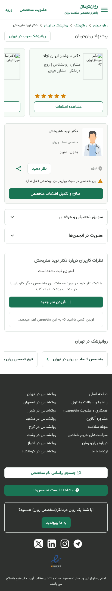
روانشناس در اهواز (41, 443)
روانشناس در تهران (41, 394)
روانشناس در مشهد (41, 419)
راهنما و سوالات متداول (89, 402)
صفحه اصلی (98, 394)
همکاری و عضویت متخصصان (85, 410)
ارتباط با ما (100, 451)
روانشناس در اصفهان (39, 402)
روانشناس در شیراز (41, 410)
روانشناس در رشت (41, 435)
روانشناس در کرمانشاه (39, 451)
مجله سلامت (98, 427)
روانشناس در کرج (42, 427)
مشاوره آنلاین (97, 419)
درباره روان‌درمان (95, 443)
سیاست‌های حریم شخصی (88, 435)
